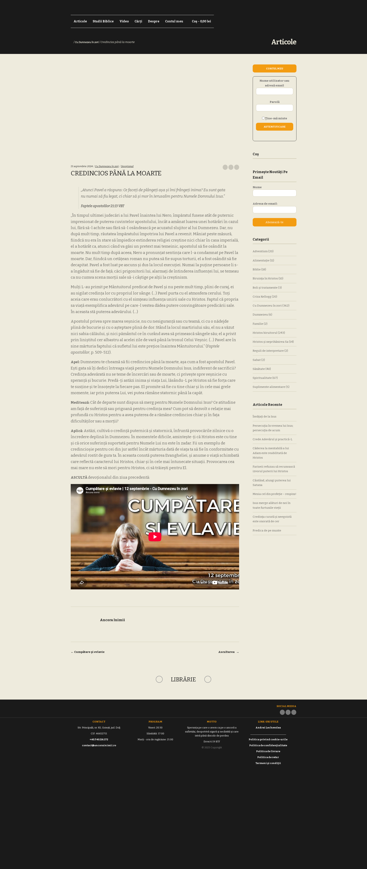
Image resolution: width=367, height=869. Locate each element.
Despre (153, 21)
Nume (257, 187)
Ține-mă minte (276, 118)
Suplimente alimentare (269, 387)
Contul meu (174, 21)
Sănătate (259, 369)
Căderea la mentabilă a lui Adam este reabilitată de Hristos (271, 453)
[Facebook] (282, 712)
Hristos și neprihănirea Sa (270, 341)
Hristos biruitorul (265, 332)
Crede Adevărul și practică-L (272, 439)
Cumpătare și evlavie (88, 652)
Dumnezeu (260, 314)
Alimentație (261, 260)
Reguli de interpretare (268, 350)
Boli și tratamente (265, 287)
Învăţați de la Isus (264, 416)
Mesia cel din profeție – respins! (274, 494)
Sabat (257, 360)
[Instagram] (288, 712)
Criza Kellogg (262, 296)
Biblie (257, 269)
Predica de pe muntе (267, 530)
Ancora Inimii (112, 620)
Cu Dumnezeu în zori (87, 42)
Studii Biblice (103, 21)
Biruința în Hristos (265, 278)
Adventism (260, 251)
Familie (258, 323)
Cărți (138, 21)
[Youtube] (293, 712)
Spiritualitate (262, 378)
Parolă (274, 102)
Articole (80, 21)
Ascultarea (228, 652)
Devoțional (127, 166)
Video (124, 21)
